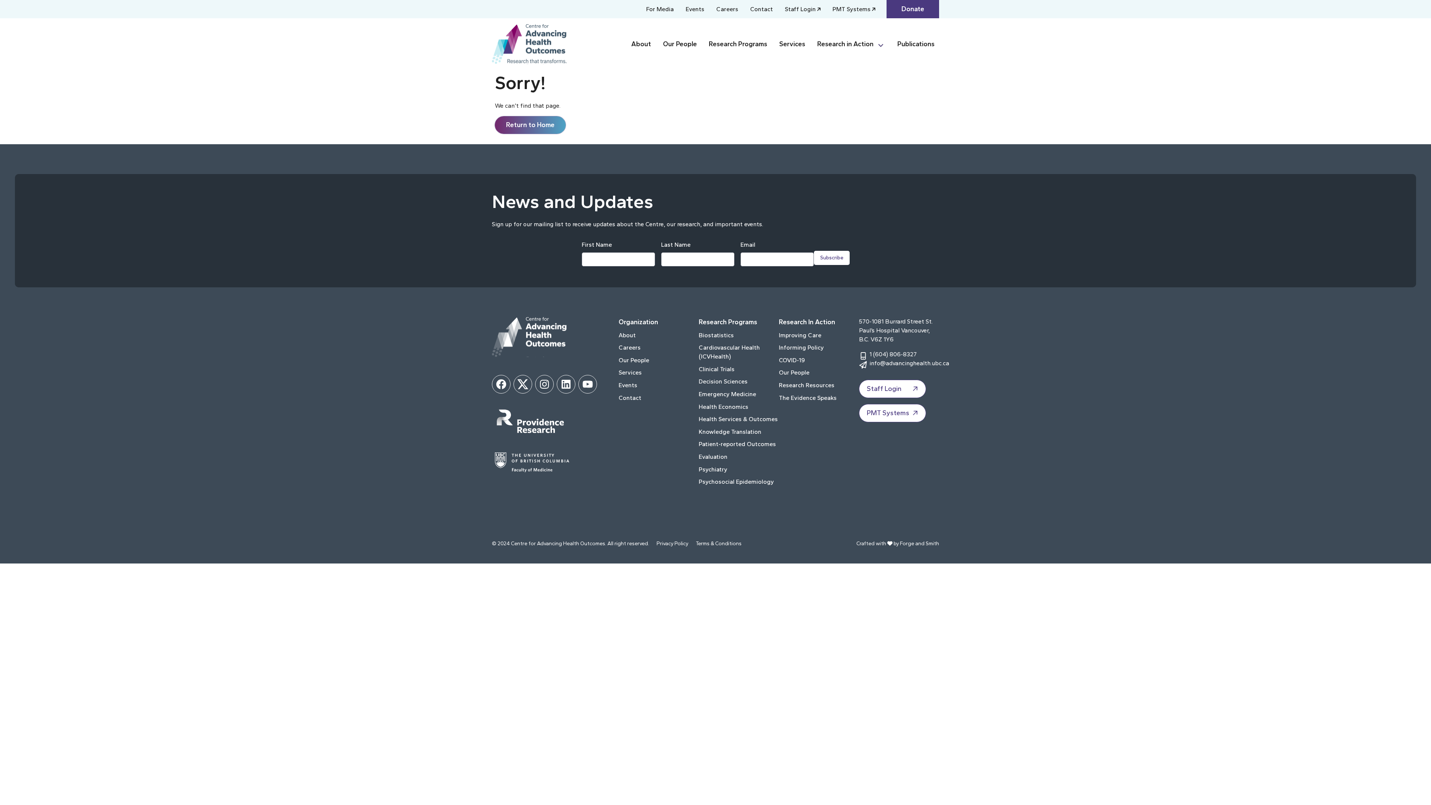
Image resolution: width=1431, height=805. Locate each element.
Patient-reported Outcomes (737, 444)
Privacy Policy (672, 543)
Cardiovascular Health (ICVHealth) (729, 352)
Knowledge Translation (730, 431)
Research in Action (845, 44)
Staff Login (800, 9)
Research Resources (806, 385)
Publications (916, 44)
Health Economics (723, 406)
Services (792, 44)
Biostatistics (716, 335)
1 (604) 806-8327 (893, 354)
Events (695, 9)
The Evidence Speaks (808, 397)
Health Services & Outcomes (738, 419)
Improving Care (800, 335)
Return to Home (530, 125)
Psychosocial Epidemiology (736, 481)
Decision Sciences (723, 381)
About (641, 44)
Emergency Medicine (727, 394)
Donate (912, 9)
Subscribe (831, 258)
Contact (761, 9)
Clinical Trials (717, 369)
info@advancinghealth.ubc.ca (909, 363)
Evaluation (713, 456)
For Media (660, 9)
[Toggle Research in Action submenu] (884, 44)
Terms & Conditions (719, 543)
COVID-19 (792, 360)
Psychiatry (713, 469)
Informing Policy (801, 347)
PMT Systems (852, 9)
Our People (680, 44)
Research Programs (738, 44)
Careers (727, 9)
